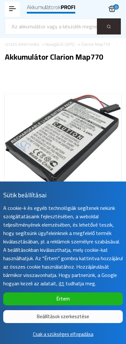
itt (61, 283)
